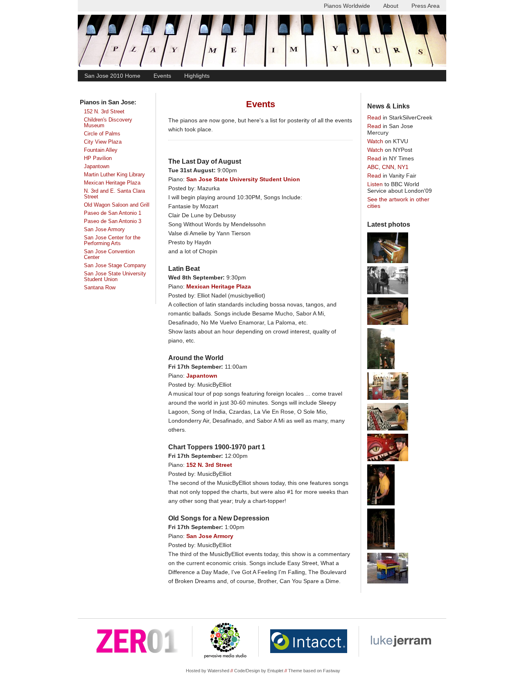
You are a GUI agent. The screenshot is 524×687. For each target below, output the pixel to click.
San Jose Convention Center (109, 254)
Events (162, 75)
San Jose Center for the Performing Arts (112, 240)
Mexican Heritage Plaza (112, 183)
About (390, 5)
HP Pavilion (98, 158)
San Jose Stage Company (115, 265)
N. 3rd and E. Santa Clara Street (114, 194)
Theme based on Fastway (314, 670)
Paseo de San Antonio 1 (112, 213)
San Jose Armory (104, 229)
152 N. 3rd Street (104, 112)
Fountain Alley (100, 150)
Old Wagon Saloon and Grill (116, 205)
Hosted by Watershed (207, 670)
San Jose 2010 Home (112, 75)
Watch (375, 141)
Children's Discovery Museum (108, 122)
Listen (375, 184)
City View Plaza (103, 142)
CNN (388, 167)
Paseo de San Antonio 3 (112, 221)
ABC (373, 167)
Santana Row (99, 288)
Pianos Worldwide (347, 5)
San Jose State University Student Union (115, 276)
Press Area (425, 5)
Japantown (96, 166)
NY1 (403, 167)
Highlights (197, 75)
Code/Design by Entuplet (258, 670)
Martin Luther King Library (114, 175)
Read (374, 117)
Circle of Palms (102, 134)
